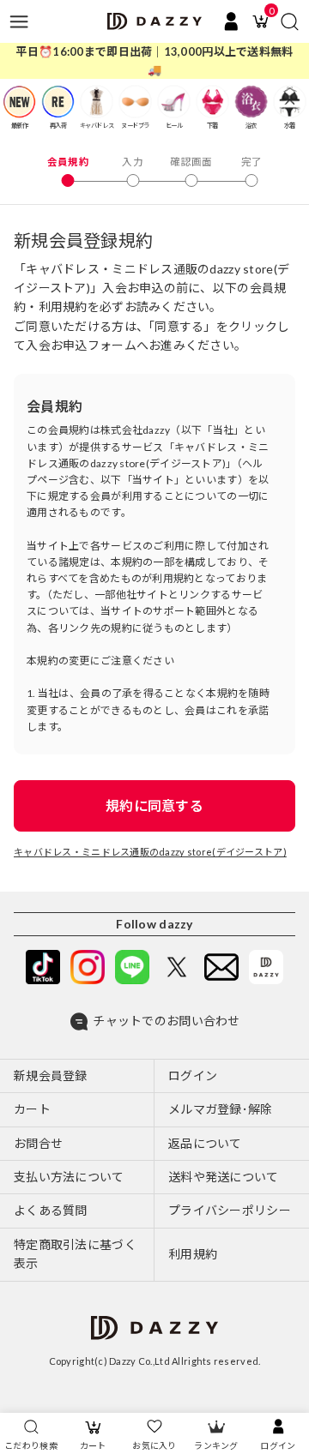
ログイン (277, 1445)
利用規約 (192, 1254)
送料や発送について (223, 1176)
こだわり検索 (31, 1445)
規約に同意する (154, 805)
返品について (205, 1143)
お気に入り (154, 1445)
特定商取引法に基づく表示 (75, 1254)
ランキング (216, 1445)
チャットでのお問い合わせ (166, 1020)
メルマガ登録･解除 (220, 1109)
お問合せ (38, 1143)
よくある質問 (51, 1210)
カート (93, 1445)
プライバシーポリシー (229, 1210)
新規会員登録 (51, 1075)
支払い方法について (69, 1176)
